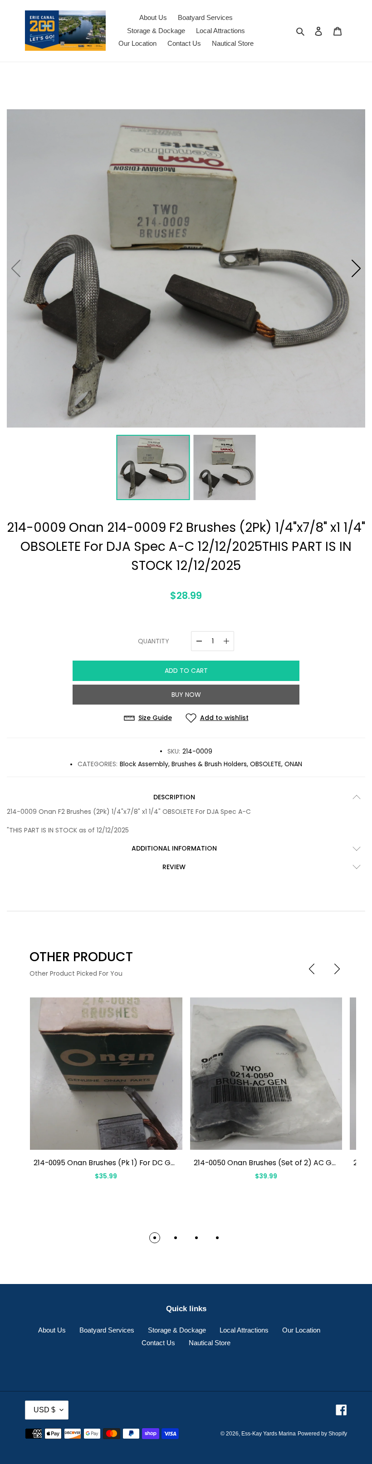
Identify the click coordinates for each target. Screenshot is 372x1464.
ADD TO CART (186, 670)
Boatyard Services (106, 1330)
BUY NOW (186, 694)
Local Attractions (244, 1330)
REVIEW (174, 866)
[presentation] (311, 968)
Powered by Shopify (322, 1433)
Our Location (301, 1330)
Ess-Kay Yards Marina (268, 1433)
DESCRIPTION (174, 797)
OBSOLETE (265, 763)
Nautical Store (209, 1343)
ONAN (293, 763)
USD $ (44, 1410)
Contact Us (158, 1343)
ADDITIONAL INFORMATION (174, 848)
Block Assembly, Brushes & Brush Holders (183, 763)
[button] (356, 268)
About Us (52, 1330)
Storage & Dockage (177, 1330)
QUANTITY (153, 641)
